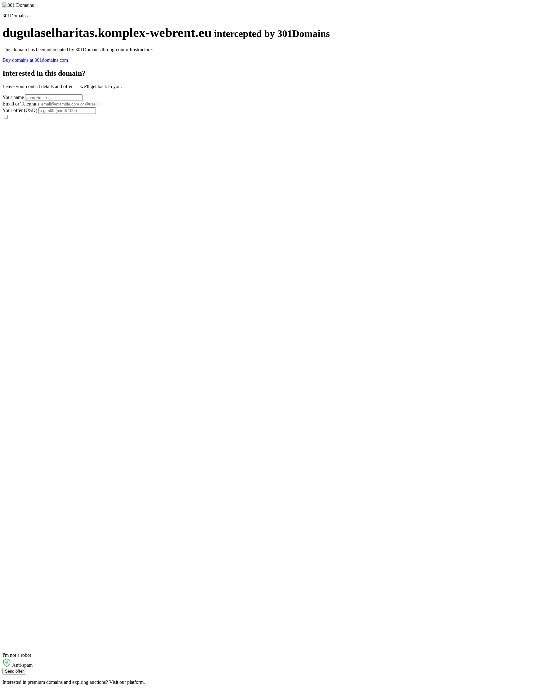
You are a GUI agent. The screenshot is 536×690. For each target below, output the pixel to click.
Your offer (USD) (19, 110)
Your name (13, 97)
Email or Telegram (20, 103)
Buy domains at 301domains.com (35, 60)
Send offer (14, 671)
